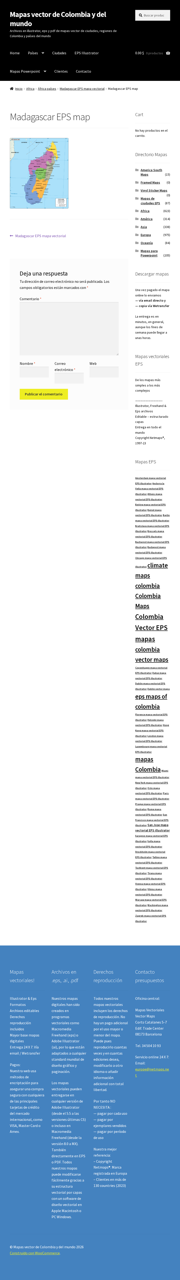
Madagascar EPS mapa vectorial (82, 89)
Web (93, 363)
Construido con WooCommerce (35, 1253)
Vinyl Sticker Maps (154, 190)
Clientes (61, 71)
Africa (30, 89)
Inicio (18, 89)
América (147, 219)
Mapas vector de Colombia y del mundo (58, 19)
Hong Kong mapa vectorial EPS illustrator (152, 730)
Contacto (83, 71)
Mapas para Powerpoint (149, 253)
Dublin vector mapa (158, 688)
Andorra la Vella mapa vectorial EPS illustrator (149, 489)
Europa (146, 235)
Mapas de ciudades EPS (150, 200)
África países (47, 89)
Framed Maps (150, 182)
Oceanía (147, 243)
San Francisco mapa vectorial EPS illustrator (152, 820)
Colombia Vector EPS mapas (151, 627)
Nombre (27, 363)
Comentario (30, 298)
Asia (144, 227)
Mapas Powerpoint (25, 71)
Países (33, 53)
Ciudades (59, 53)
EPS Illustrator (87, 53)
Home (15, 53)
